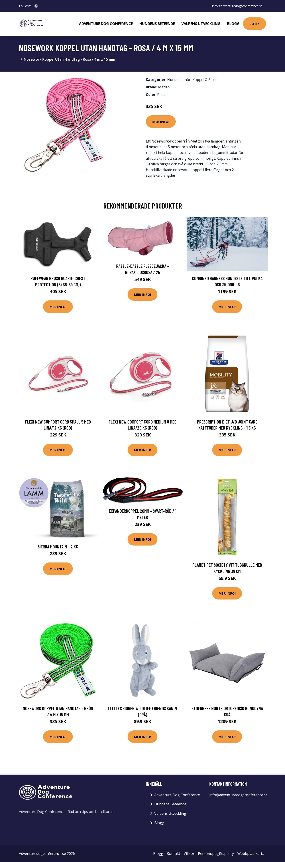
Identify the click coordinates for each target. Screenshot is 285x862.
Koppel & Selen (205, 79)
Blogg (233, 23)
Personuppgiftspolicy (216, 853)
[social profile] (36, 6)
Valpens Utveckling (200, 23)
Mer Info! (160, 121)
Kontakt (173, 853)
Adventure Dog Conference (106, 23)
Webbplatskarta (250, 853)
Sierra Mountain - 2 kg (58, 546)
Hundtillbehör (179, 79)
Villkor (189, 853)
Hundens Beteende (157, 23)
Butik (254, 23)
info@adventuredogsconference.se (237, 6)
